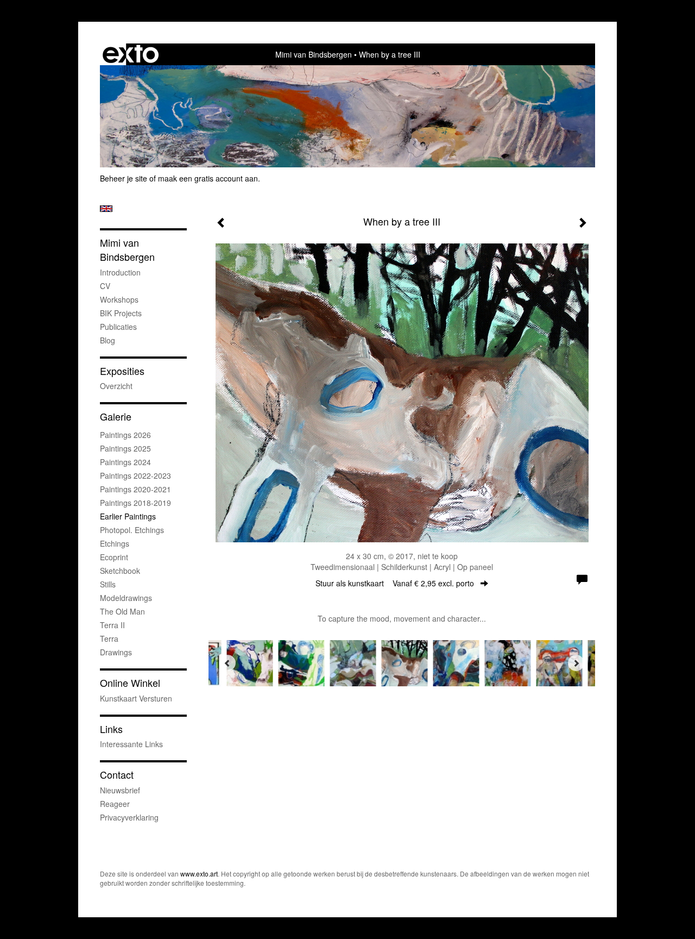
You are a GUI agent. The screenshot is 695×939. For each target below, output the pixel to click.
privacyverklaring (129, 817)
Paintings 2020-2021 (135, 489)
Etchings (114, 543)
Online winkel (130, 683)
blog (107, 340)
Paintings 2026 (125, 434)
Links (111, 729)
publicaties (118, 326)
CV (105, 285)
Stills (108, 584)
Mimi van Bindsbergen (313, 54)
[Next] (576, 663)
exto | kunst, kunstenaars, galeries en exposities (130, 54)
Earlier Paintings (128, 516)
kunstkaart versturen (136, 698)
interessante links (131, 743)
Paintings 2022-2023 (135, 475)
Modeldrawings (126, 597)
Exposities (122, 371)
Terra (109, 638)
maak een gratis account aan (208, 178)
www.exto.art (199, 873)
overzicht (116, 385)
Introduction (120, 272)
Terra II (112, 624)
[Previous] (227, 663)
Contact (117, 774)
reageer (115, 803)
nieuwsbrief (120, 790)
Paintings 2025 (125, 448)
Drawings (116, 652)
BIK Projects (121, 313)
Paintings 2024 (125, 461)
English (106, 208)
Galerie (115, 416)
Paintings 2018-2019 (135, 502)
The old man (122, 611)
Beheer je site (123, 178)
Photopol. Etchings (132, 529)
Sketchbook (120, 570)
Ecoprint (114, 557)
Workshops (119, 299)
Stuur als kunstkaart (394, 583)
